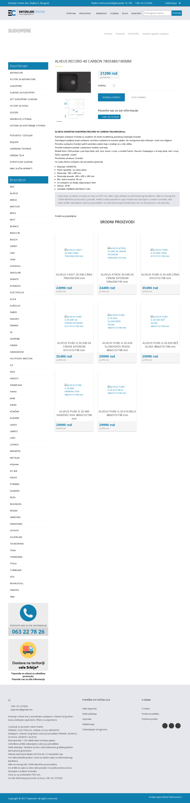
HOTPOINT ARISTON (21, 358)
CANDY (13, 246)
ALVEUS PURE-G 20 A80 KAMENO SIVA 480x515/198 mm (74, 415)
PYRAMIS (14, 484)
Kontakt (136, 13)
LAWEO (14, 431)
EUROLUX (15, 305)
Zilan (12, 596)
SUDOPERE (133, 33)
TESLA (13, 563)
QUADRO (15, 490)
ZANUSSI (14, 589)
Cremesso (15, 265)
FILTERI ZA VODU (19, 105)
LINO (12, 437)
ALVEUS (14, 193)
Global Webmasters (172, 796)
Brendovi (101, 13)
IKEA (12, 371)
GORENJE (15, 338)
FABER (13, 312)
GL (11, 332)
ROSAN (13, 510)
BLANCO (14, 226)
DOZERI (14, 112)
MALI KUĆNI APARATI (21, 168)
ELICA (13, 299)
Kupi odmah (139, 97)
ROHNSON (15, 503)
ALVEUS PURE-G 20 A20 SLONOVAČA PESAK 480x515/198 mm (117, 346)
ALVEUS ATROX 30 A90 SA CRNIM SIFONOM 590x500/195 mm (117, 278)
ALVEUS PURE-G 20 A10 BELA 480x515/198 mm (117, 413)
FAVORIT (14, 318)
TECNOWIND (17, 543)
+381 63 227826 (143, 2)
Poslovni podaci (150, 718)
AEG (12, 186)
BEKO (13, 213)
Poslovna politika (150, 713)
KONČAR (14, 411)
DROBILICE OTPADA (21, 118)
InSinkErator (16, 384)
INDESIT (14, 378)
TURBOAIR (15, 570)
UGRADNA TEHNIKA (21, 148)
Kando (13, 404)
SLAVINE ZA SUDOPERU (22, 92)
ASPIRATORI (17, 72)
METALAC (15, 457)
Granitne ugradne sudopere (155, 33)
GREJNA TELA (17, 155)
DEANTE (14, 279)
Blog (125, 13)
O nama (114, 13)
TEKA (13, 550)
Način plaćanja (89, 713)
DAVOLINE (15, 272)
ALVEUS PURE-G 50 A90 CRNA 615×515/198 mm (160, 276)
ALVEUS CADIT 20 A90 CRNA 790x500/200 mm (74, 276)
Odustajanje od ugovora (94, 729)
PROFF (13, 477)
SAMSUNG (15, 517)
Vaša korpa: (172, 2)
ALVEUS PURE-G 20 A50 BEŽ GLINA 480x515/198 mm (160, 344)
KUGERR (14, 417)
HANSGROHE (17, 351)
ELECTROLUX (17, 292)
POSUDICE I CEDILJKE (21, 135)
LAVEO (13, 424)
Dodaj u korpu (111, 97)
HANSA (13, 345)
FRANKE (14, 325)
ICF (11, 365)
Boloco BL (15, 232)
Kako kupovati (89, 708)
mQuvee (14, 464)
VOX (12, 576)
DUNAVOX (15, 285)
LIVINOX (14, 444)
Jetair (12, 398)
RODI (13, 497)
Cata (12, 252)
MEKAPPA (15, 451)
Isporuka (86, 718)
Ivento (13, 391)
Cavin (12, 259)
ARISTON (15, 206)
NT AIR (13, 470)
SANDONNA (16, 523)
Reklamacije (88, 724)
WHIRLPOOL (16, 583)
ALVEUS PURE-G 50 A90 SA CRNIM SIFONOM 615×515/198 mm (74, 346)
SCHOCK (14, 530)
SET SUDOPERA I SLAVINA (24, 99)
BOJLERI (14, 142)
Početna (71, 13)
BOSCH (14, 239)
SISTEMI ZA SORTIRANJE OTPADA (27, 125)
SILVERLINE (16, 537)
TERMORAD (16, 556)
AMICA (13, 199)
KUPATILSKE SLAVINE (21, 161)
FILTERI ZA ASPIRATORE (23, 79)
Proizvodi (85, 13)
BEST (12, 219)
